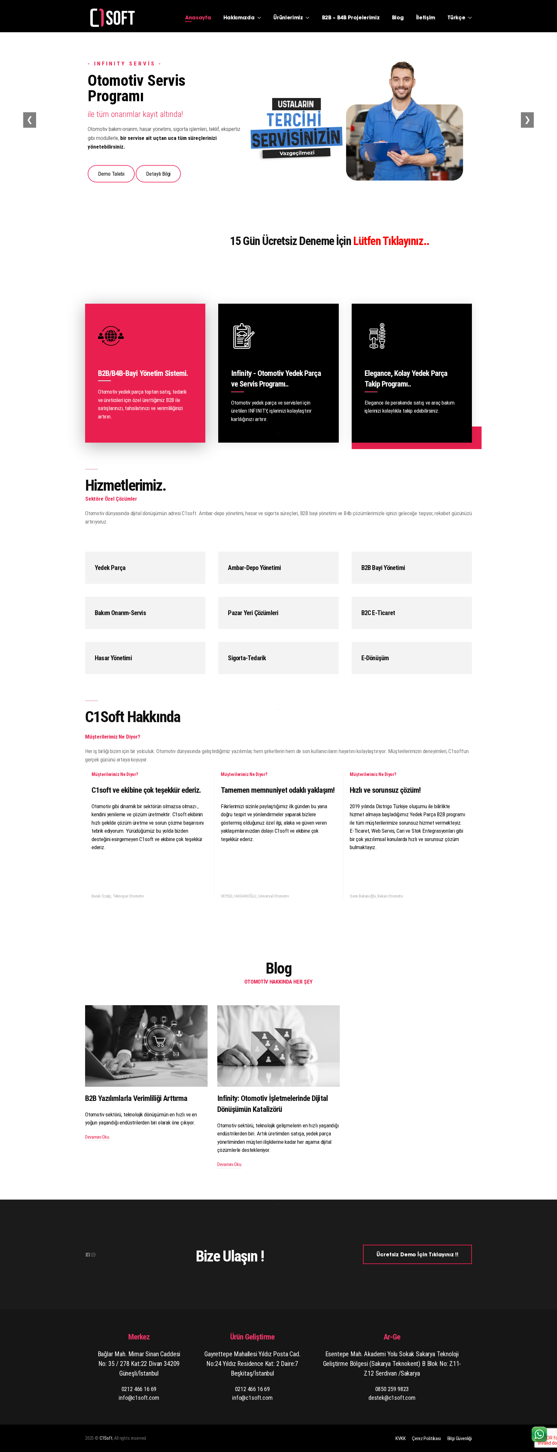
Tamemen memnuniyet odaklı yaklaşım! (278, 790)
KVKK (401, 1438)
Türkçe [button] (457, 18)
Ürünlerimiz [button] (288, 18)
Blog (398, 18)
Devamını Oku (97, 1137)
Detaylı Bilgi (158, 170)
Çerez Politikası (426, 1438)
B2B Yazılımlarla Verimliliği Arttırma (136, 1098)
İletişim (425, 18)
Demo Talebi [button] (111, 170)
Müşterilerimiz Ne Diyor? (115, 774)
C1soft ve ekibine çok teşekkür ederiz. (146, 790)
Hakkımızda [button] (239, 18)
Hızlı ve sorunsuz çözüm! (385, 790)
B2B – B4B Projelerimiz (351, 18)
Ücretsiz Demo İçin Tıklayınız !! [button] (417, 1255)
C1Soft (106, 1438)
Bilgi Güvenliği (459, 1438)
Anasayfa (198, 18)
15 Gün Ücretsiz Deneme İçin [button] (260, 241)
